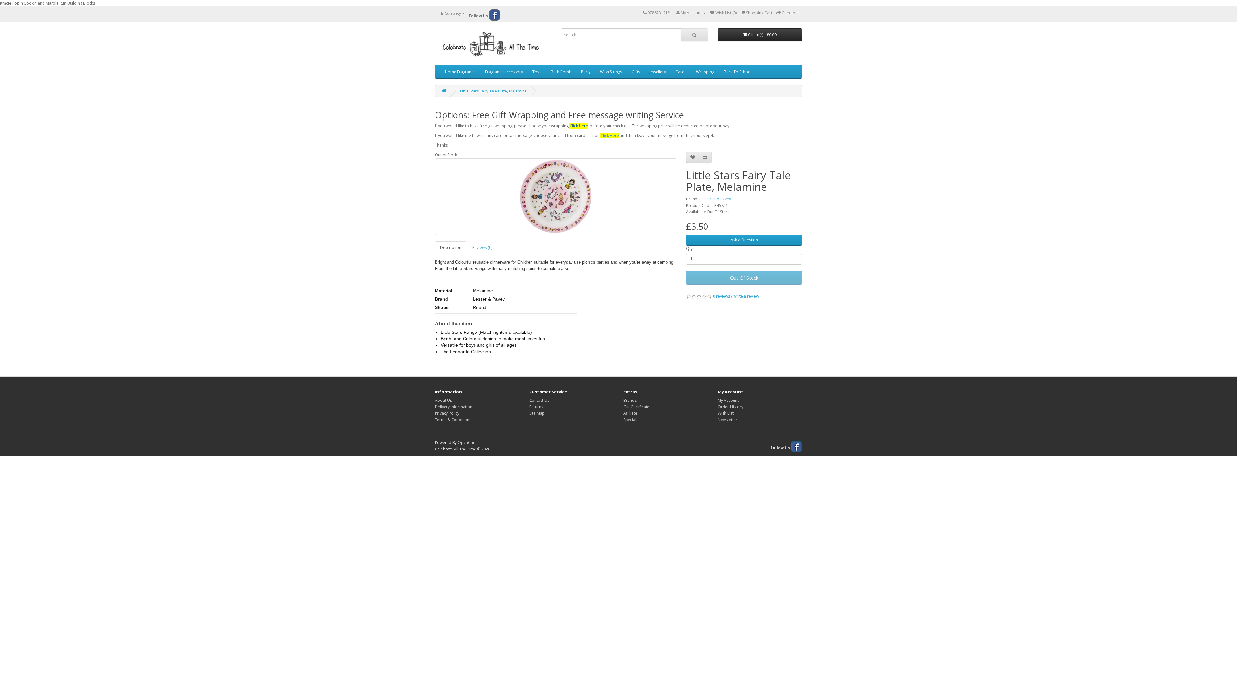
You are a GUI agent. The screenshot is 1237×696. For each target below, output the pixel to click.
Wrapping (705, 71)
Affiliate (630, 413)
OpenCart (467, 442)
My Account (728, 400)
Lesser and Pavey (715, 199)
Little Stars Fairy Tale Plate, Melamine (493, 91)
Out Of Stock (744, 278)
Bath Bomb (561, 71)
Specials (630, 419)
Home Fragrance (460, 71)
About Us (443, 400)
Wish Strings (611, 71)
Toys (536, 71)
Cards (681, 71)
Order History (730, 407)
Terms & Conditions (453, 419)
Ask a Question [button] (744, 240)
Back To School (738, 71)
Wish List (726, 413)
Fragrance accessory (504, 71)
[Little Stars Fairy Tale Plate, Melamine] (555, 196)
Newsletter (727, 419)
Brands (630, 400)
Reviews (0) (482, 247)
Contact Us (539, 400)
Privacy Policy (447, 413)
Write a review (746, 296)
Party (585, 71)
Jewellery (658, 71)
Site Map (537, 413)
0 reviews (721, 296)
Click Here (579, 126)
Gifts (636, 71)
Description (450, 247)
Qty (689, 248)
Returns (536, 407)
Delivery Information (453, 407)
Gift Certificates (637, 407)
